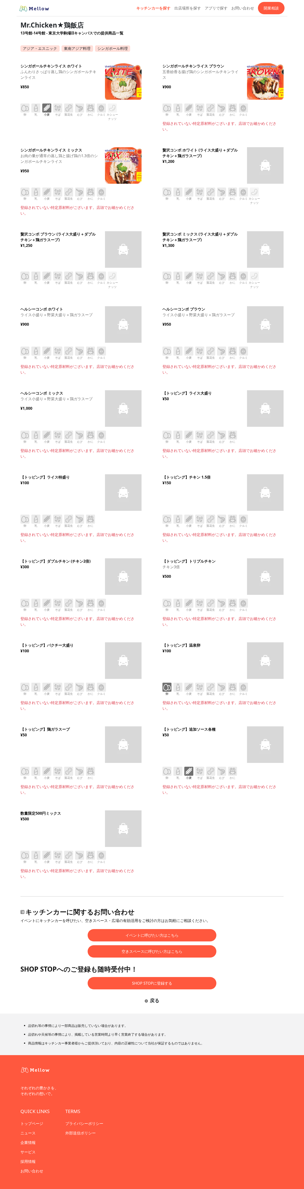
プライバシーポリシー (84, 1123)
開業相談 (271, 8)
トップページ (31, 1123)
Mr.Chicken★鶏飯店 (52, 24)
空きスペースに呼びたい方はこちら (152, 951)
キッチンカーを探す (153, 8)
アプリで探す (216, 8)
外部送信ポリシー (80, 1133)
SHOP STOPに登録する (152, 983)
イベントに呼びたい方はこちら (152, 935)
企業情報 (28, 1142)
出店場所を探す (187, 8)
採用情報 (28, 1161)
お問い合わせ (242, 8)
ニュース (28, 1133)
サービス (28, 1152)
